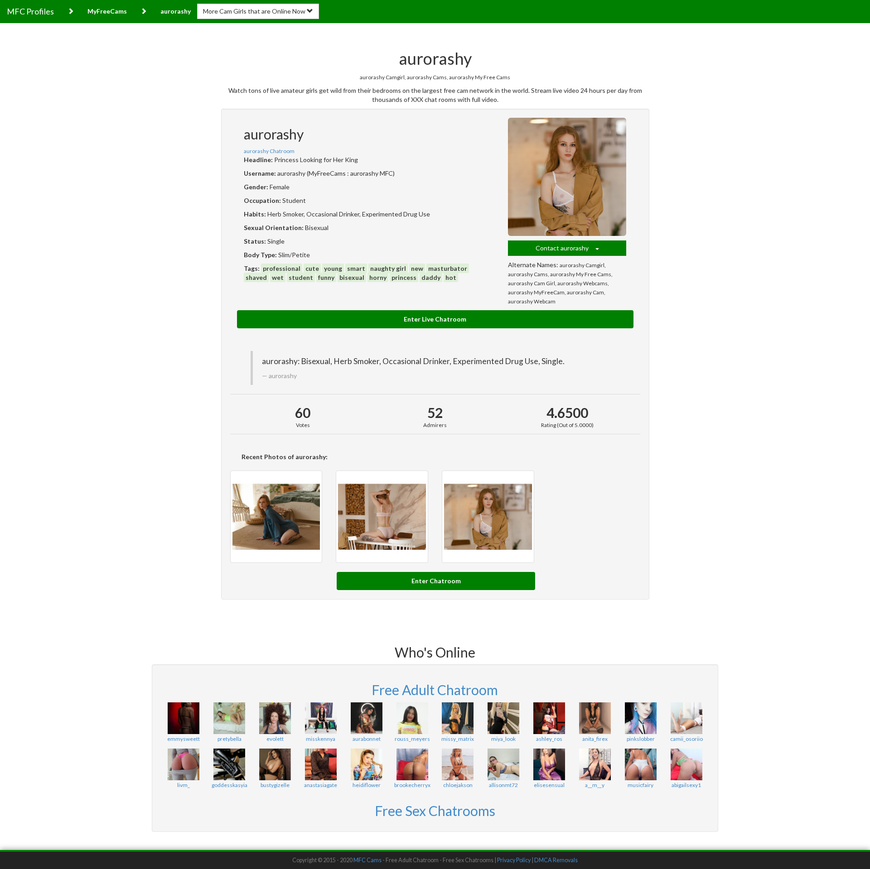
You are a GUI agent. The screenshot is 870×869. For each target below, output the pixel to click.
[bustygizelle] (275, 764)
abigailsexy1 (686, 785)
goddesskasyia (229, 785)
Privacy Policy (514, 860)
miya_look (503, 738)
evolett (275, 738)
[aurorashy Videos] (276, 517)
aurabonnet (367, 738)
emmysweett (183, 738)
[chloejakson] (457, 764)
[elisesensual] (549, 764)
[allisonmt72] (503, 764)
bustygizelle (275, 785)
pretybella (230, 738)
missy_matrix (457, 738)
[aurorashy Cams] (488, 517)
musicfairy (640, 785)
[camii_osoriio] (686, 718)
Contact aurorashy (565, 248)
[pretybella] (229, 718)
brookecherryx (412, 785)
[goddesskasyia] (229, 764)
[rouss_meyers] (412, 718)
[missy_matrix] (457, 718)
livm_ (183, 785)
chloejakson (458, 785)
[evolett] (275, 718)
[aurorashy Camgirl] (382, 517)
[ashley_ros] (549, 718)
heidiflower (367, 785)
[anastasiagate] (320, 764)
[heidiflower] (366, 764)
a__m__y (594, 785)
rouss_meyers (412, 738)
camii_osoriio (686, 738)
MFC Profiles (30, 11)
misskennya (320, 738)
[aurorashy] (567, 177)
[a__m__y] (594, 764)
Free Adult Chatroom (435, 690)
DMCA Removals (556, 860)
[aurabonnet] (366, 718)
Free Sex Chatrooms (435, 810)
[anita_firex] (594, 718)
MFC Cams (367, 860)
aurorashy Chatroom (269, 151)
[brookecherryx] (412, 764)
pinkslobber (641, 738)
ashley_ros (549, 738)
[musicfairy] (640, 764)
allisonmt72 (503, 785)
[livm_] (183, 764)
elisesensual (549, 785)
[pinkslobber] (640, 718)
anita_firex (595, 738)
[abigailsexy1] (686, 764)
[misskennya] (320, 718)
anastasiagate (320, 785)
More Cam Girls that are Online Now (255, 11)
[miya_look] (503, 718)
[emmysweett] (183, 718)
